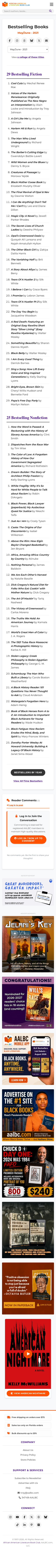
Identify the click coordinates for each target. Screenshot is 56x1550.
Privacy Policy (28, 1455)
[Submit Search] (50, 11)
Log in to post (16, 805)
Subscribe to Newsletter (28, 1478)
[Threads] (38, 1517)
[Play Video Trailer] (28, 1354)
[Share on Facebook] (10, 40)
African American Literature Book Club (21, 1542)
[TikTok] (17, 1525)
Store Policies (28, 1459)
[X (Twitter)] (31, 1517)
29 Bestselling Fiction (24, 74)
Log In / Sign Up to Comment (30, 839)
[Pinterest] (31, 1525)
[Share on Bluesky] (32, 40)
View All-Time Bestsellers (28, 781)
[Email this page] (46, 40)
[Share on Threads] (24, 40)
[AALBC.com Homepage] (16, 4)
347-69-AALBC (29, 1497)
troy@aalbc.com (29, 1493)
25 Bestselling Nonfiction (27, 417)
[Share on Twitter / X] (39, 40)
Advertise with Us (28, 1483)
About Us (28, 1450)
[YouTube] (17, 1517)
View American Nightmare (29, 1393)
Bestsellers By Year (28, 772)
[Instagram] (10, 1517)
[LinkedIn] (24, 1525)
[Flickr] (38, 1525)
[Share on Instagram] (17, 40)
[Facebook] (24, 1517)
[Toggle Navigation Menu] (51, 4)
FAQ (28, 1488)
